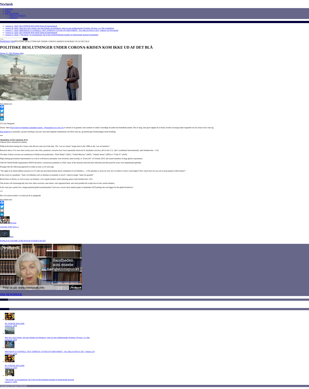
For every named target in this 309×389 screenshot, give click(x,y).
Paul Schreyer (5, 132)
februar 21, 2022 (6, 53)
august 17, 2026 (11, 354)
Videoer (8, 11)
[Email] (154, 115)
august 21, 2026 (11, 326)
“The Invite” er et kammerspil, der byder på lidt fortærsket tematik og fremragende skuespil (39, 380)
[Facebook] (154, 107)
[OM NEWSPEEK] (41, 289)
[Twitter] (154, 111)
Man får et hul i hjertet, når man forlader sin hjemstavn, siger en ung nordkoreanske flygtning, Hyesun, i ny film (47, 338)
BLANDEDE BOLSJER (14, 324)
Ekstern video (18, 53)
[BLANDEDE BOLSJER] (9, 319)
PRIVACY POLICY (18, 16)
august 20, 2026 (11, 340)
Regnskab (13, 18)
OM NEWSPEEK (12, 13)
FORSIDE (9, 9)
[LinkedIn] (154, 119)
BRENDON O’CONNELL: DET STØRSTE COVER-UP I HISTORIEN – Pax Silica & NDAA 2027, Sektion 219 (50, 352)
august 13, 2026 (11, 382)
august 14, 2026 (11, 368)
